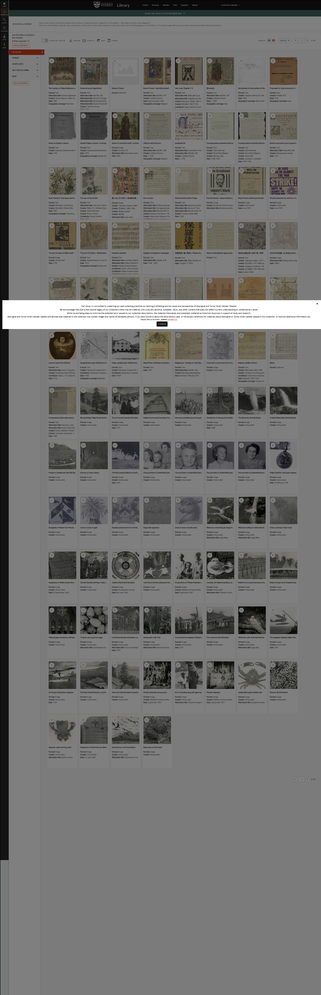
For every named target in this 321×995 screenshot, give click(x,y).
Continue (162, 324)
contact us (172, 319)
